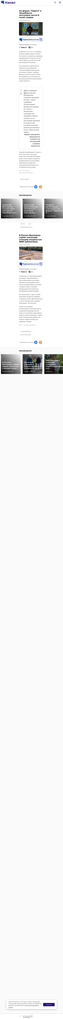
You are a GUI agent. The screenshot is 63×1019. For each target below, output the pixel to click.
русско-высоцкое (26, 334)
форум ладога (25, 179)
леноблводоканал (26, 331)
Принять (49, 1004)
